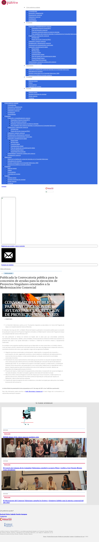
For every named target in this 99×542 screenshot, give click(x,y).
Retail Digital (35, 49)
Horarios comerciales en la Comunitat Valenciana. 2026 (44, 73)
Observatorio (29, 65)
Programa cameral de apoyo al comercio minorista (45, 32)
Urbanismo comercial (34, 17)
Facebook (2, 514)
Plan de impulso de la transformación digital (44, 56)
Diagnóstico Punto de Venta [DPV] (41, 28)
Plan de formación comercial (39, 30)
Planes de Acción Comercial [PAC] (41, 39)
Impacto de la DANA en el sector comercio (40, 75)
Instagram (24, 514)
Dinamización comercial (35, 15)
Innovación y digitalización (36, 13)
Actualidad (29, 77)
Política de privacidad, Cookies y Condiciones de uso (71, 536)
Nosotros (28, 88)
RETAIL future (35, 50)
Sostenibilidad (33, 20)
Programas (29, 22)
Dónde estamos (33, 96)
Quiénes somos (33, 92)
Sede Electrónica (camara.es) (33, 391)
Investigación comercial (35, 63)
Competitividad (33, 11)
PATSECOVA (35, 37)
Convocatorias (33, 84)
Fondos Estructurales (52, 536)
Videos (31, 83)
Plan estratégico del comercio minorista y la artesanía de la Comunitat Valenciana (54, 34)
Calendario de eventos (35, 86)
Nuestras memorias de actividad (37, 94)
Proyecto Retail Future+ (38, 58)
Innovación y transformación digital (38, 47)
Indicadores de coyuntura (36, 71)
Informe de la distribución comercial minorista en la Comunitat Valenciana (49, 69)
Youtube (18, 514)
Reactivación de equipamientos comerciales (41, 45)
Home (44, 536)
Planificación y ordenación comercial (39, 36)
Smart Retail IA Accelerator (39, 60)
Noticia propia (8, 273)
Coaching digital (36, 52)
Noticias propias (33, 81)
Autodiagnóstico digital (38, 54)
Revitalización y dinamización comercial (40, 43)
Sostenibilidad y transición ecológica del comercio (42, 62)
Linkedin (13, 514)
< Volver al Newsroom (5, 269)
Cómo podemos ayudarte (33, 7)
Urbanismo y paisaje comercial (37, 41)
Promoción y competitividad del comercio (40, 26)
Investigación (32, 19)
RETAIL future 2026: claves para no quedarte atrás (21, 437)
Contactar (31, 98)
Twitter (8, 514)
